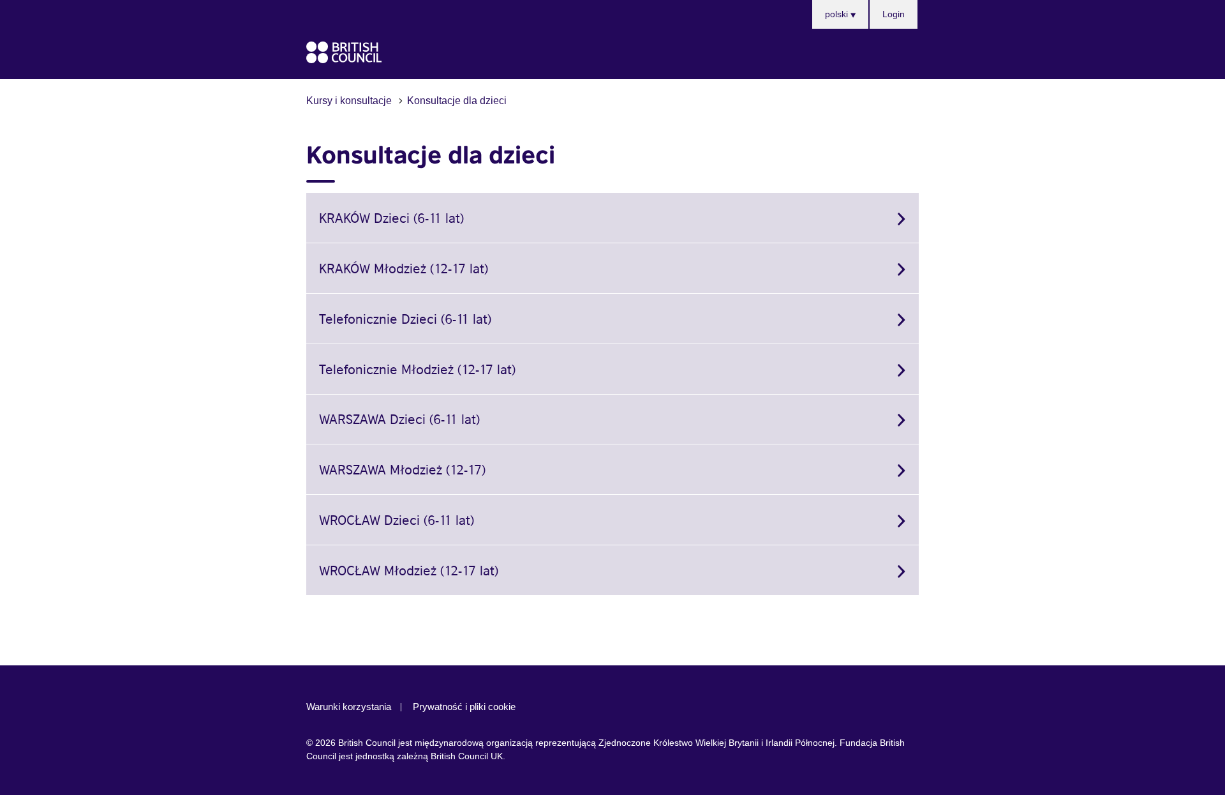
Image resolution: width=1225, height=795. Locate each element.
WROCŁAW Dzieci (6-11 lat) (396, 519)
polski (837, 14)
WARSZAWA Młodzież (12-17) (402, 468)
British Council (344, 52)
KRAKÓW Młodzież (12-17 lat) (403, 267)
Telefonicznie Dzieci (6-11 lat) (405, 318)
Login (893, 14)
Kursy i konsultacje (349, 100)
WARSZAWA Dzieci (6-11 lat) (399, 418)
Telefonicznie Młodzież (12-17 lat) (417, 368)
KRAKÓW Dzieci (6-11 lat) (391, 217)
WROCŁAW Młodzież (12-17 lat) (408, 569)
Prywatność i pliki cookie (464, 706)
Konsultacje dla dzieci (457, 100)
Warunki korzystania (348, 706)
